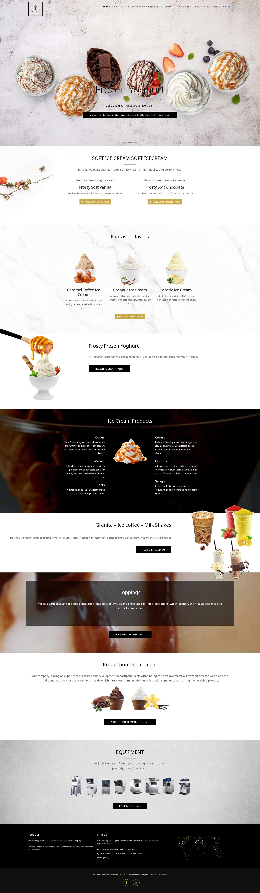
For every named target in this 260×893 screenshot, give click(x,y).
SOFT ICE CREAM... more (131, 316)
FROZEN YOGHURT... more (109, 368)
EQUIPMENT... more (130, 806)
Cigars (160, 437)
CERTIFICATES (202, 6)
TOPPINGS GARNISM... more (130, 634)
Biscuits (161, 461)
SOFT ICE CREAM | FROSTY (35, 8)
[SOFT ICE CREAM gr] (228, 6)
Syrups (160, 481)
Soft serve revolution (130, 114)
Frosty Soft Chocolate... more (165, 201)
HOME (106, 6)
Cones (100, 437)
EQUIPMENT (167, 6)
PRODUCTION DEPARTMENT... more (130, 722)
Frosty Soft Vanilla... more (96, 201)
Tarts (101, 485)
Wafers (99, 461)
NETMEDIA (153, 874)
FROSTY (122, 874)
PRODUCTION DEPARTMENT (142, 6)
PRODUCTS (183, 6)
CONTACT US (219, 6)
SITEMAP (163, 874)
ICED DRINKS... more (154, 549)
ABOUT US (118, 6)
